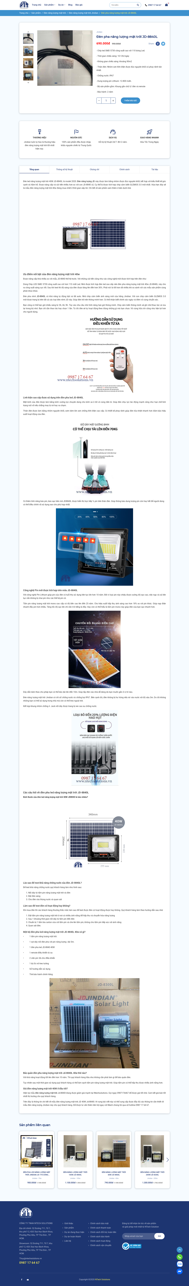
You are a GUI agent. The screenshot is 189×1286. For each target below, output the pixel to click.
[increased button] (113, 100)
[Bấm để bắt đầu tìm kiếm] (138, 5)
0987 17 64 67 (154, 5)
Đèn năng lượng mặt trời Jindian (83, 13)
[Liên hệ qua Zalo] (180, 1264)
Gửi (159, 1236)
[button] (28, 31)
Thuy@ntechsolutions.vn (30, 1258)
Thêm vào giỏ (130, 101)
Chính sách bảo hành (100, 1236)
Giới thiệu (68, 1223)
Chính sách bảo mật (99, 1223)
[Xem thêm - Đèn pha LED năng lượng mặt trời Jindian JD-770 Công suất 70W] (36, 1159)
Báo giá (78, 5)
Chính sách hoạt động (100, 1241)
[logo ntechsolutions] (24, 5)
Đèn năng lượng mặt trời (55, 13)
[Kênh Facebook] (21, 1279)
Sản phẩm (49, 5)
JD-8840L (41, 296)
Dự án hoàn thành (72, 1236)
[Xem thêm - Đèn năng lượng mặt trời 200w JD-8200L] (152, 1159)
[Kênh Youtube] (27, 1279)
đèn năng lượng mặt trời (46, 1093)
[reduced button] (99, 100)
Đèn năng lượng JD (86, 181)
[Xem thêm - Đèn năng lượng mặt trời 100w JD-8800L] (75, 1159)
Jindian (99, 32)
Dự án (61, 5)
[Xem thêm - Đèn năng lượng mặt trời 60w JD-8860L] (113, 1159)
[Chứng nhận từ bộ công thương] (131, 1246)
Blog (70, 5)
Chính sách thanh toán (100, 1228)
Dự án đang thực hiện (74, 1232)
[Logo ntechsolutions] (25, 1213)
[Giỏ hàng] (166, 4)
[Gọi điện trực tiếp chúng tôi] (180, 1257)
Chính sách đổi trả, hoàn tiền (103, 1232)
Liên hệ (67, 1241)
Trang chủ (36, 5)
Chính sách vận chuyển (100, 1245)
